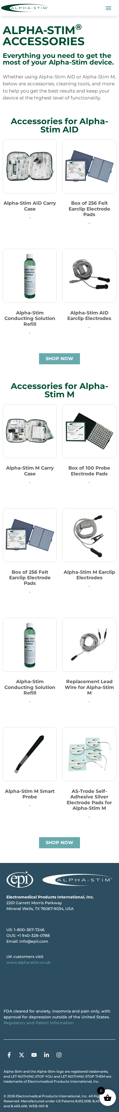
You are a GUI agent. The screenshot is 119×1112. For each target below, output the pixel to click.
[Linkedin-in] (46, 1054)
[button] (108, 7)
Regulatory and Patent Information (39, 1022)
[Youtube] (34, 1054)
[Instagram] (58, 1054)
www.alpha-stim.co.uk (28, 962)
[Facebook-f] (9, 1054)
